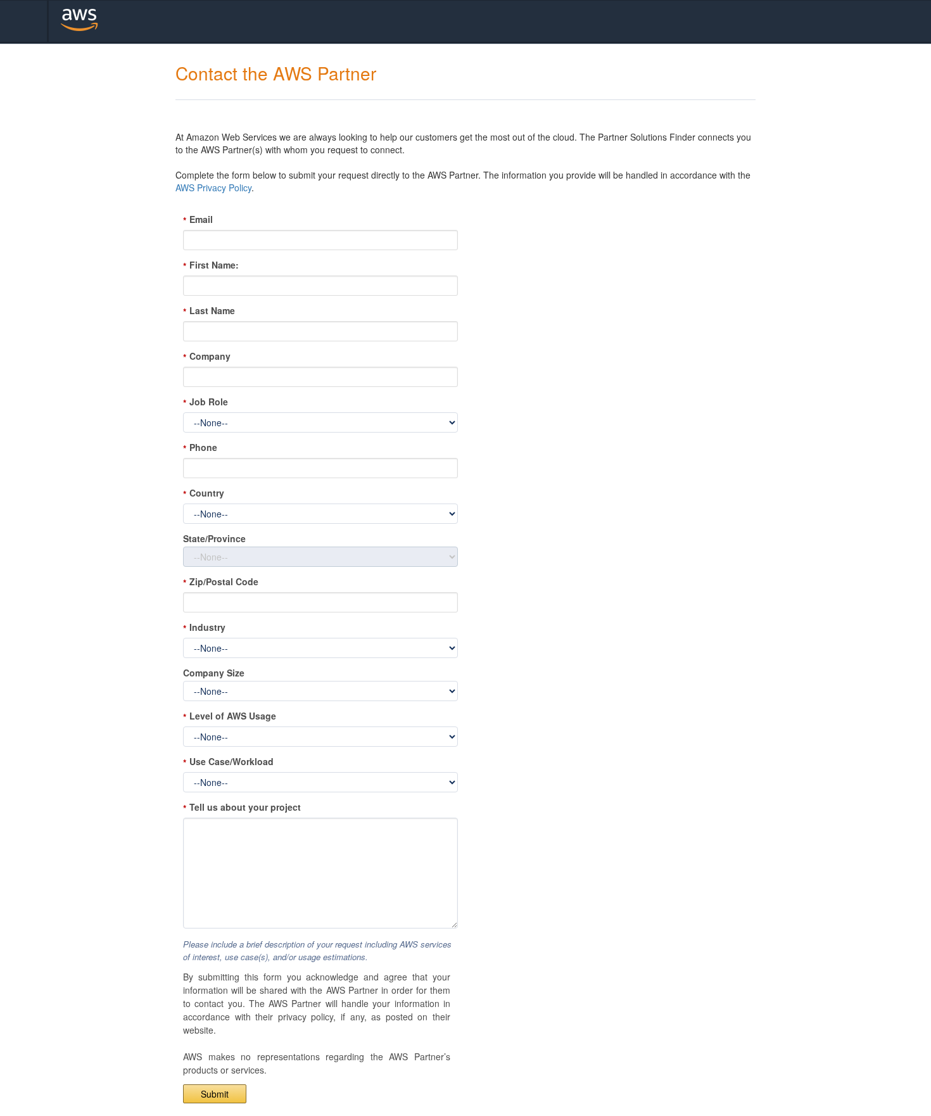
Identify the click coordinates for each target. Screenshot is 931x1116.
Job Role (208, 401)
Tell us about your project (245, 807)
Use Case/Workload (231, 761)
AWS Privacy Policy (213, 187)
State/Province (214, 538)
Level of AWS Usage (232, 716)
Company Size (213, 673)
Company (210, 356)
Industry (207, 627)
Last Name (212, 310)
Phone (203, 447)
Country (206, 493)
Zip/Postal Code (223, 581)
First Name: (214, 265)
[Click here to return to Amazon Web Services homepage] (94, 21)
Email (201, 219)
